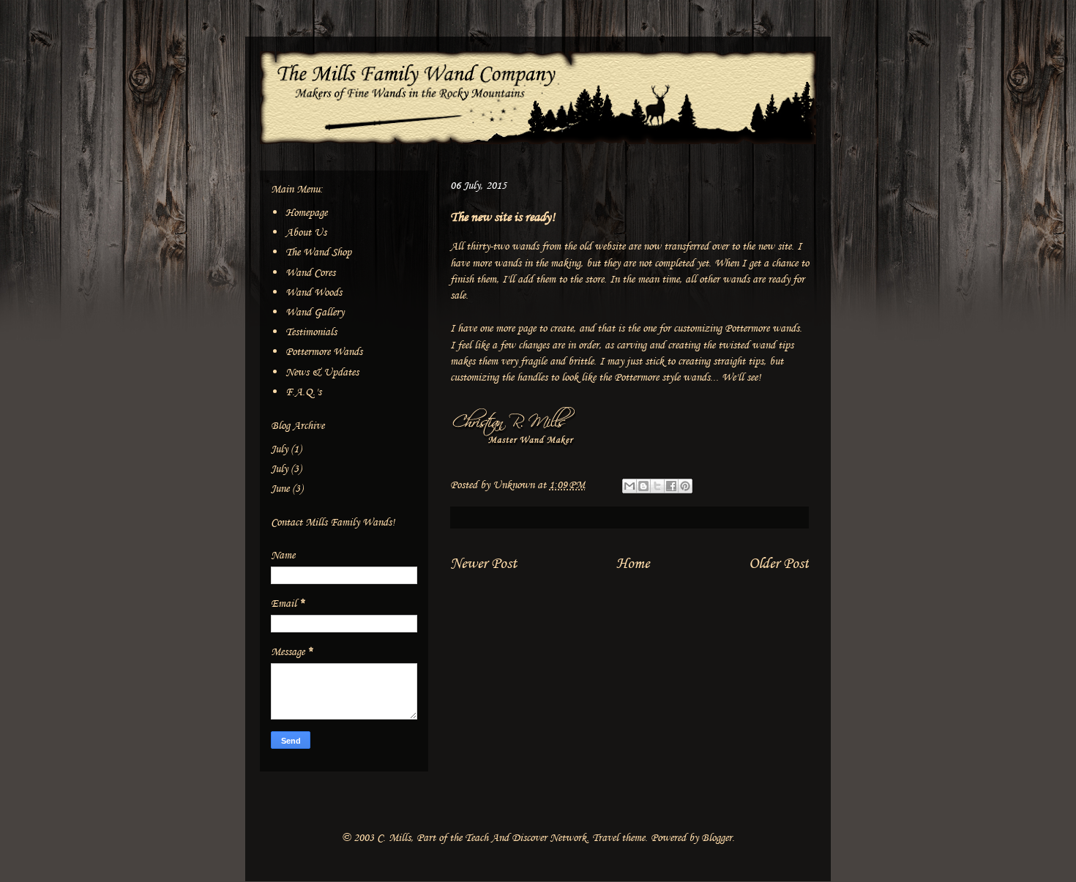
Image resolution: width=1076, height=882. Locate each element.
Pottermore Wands (323, 351)
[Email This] (629, 486)
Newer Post (483, 563)
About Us (305, 232)
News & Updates (322, 372)
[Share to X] (657, 486)
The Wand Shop (318, 252)
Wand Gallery (314, 312)
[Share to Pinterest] (685, 486)
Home (632, 563)
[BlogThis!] (643, 486)
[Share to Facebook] (671, 486)
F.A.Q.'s (303, 392)
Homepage (306, 212)
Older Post (779, 563)
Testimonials (311, 332)
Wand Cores (310, 272)
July (279, 449)
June (280, 488)
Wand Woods (313, 292)
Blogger (716, 837)
